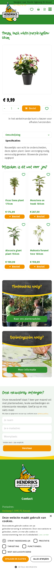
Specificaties (12, 140)
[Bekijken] (38, 9)
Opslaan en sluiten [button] (15, 559)
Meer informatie (27, 369)
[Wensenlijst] (31, 9)
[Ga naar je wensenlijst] (31, 9)
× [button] (51, 516)
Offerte (44, 9)
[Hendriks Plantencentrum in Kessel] (10, 11)
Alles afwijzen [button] (41, 559)
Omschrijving (12, 134)
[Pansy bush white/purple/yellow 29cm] (27, 69)
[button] (27, 567)
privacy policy (43, 414)
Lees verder (44, 534)
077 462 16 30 (20, 5)
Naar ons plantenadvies (27, 318)
